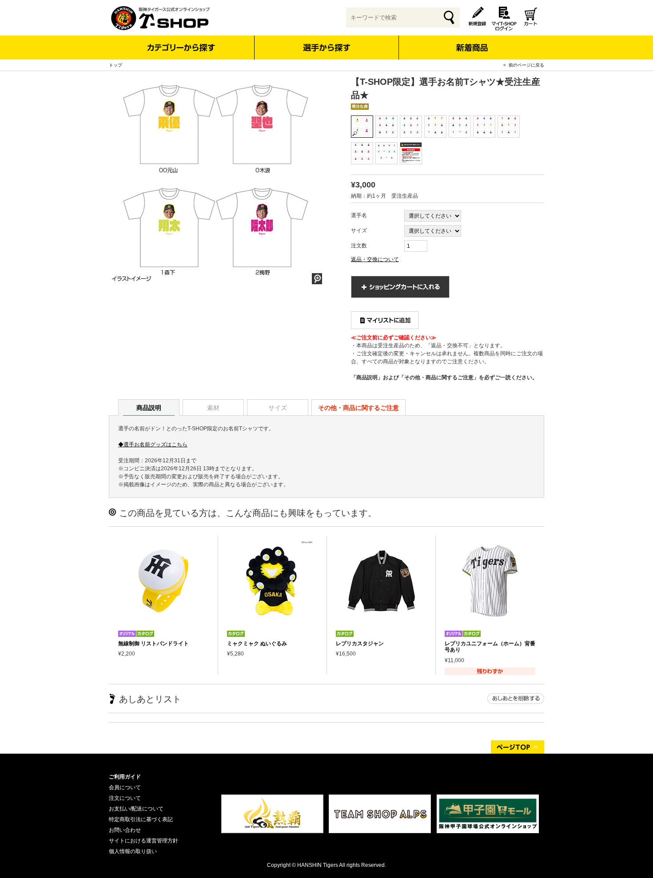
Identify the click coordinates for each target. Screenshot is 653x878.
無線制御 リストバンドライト (153, 643)
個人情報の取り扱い (133, 851)
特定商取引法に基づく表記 (141, 819)
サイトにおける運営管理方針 (143, 841)
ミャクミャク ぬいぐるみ (257, 643)
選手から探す (327, 48)
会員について (125, 787)
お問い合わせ (125, 830)
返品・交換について (375, 259)
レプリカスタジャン (360, 643)
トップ (115, 65)
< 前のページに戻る (523, 65)
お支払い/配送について (136, 809)
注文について (125, 798)
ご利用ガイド (125, 777)
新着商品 (471, 42)
